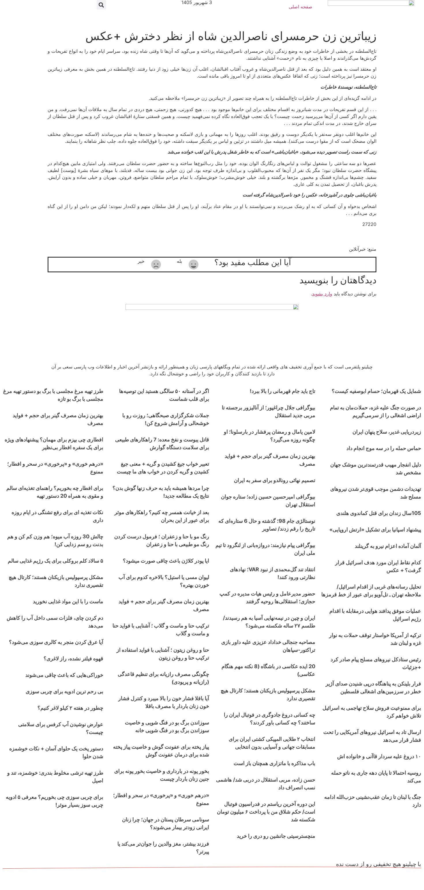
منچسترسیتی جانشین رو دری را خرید (276, 836)
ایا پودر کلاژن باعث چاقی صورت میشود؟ (166, 561)
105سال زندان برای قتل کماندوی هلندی (378, 513)
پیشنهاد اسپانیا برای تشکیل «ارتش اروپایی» (375, 529)
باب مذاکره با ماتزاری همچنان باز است (274, 763)
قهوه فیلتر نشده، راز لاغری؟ (73, 658)
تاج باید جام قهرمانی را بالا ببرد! (282, 391)
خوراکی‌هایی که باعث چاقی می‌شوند (64, 675)
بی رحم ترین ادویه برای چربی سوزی (64, 691)
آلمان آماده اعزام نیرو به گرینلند (388, 546)
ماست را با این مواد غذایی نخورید (68, 601)
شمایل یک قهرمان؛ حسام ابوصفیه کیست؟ (376, 391)
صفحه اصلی (300, 7)
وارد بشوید (322, 294)
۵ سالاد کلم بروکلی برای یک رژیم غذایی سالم (55, 561)
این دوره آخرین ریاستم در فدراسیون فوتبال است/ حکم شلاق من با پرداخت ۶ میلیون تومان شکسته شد (266, 811)
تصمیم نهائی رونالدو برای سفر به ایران (274, 480)
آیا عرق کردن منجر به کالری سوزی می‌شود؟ (56, 642)
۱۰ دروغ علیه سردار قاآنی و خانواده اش (379, 756)
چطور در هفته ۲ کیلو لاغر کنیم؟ (70, 708)
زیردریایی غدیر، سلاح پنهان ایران (386, 432)
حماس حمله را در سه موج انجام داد (383, 448)
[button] (101, 5)
